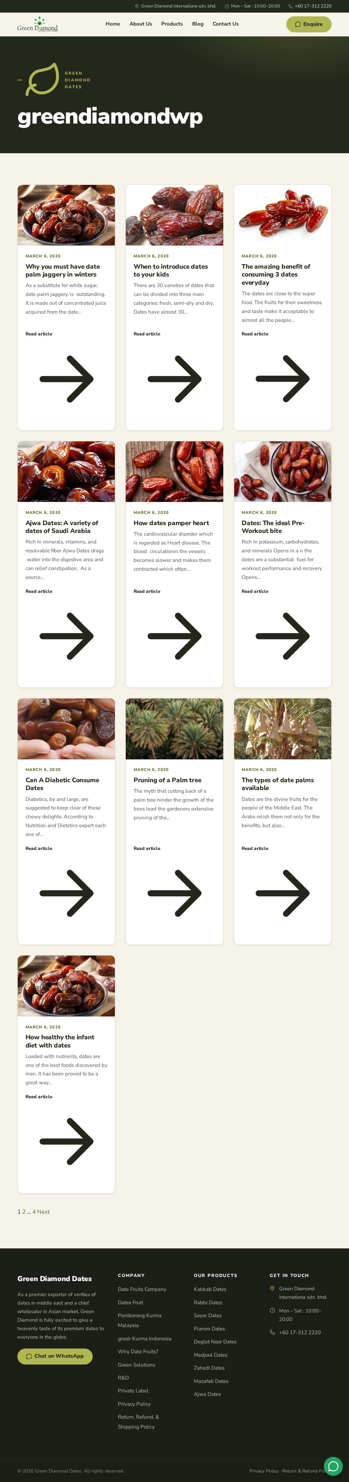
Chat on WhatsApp (59, 1356)
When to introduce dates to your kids (171, 270)
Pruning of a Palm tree (167, 780)
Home (113, 23)
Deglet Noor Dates (215, 1341)
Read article (39, 334)
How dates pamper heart (171, 523)
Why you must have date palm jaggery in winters (63, 270)
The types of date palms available (278, 784)
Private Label (133, 1390)
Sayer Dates (208, 1315)
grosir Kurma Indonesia (144, 1338)
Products (172, 23)
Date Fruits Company (142, 1289)
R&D (123, 1377)
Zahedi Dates (209, 1368)
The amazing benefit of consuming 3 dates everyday (276, 274)
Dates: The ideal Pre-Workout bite (273, 527)
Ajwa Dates (207, 1394)
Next (43, 1212)
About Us (141, 23)
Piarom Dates (209, 1328)
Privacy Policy (134, 1404)
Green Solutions (136, 1364)
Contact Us (226, 23)
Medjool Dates (210, 1355)
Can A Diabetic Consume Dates (62, 784)
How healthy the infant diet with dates (60, 1041)
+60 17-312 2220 (313, 6)
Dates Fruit (130, 1302)
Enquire (313, 24)
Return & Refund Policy (307, 1471)
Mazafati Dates (211, 1381)
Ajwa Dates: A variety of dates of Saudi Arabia (62, 527)
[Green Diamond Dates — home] (37, 24)
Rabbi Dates (208, 1302)
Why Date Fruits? (138, 1351)
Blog (197, 23)
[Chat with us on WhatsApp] (333, 1466)
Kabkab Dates (210, 1289)
